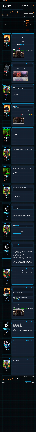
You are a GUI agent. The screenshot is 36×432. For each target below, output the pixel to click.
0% (4, 45)
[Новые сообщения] (30, 5)
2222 (13, 85)
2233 (13, 321)
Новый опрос (31, 12)
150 (8, 13)
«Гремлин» (14, 135)
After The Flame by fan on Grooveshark (22, 40)
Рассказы (21, 0)
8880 (8, 45)
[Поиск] (25, 1)
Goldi (4, 339)
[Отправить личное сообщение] (9, 34)
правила (22, 44)
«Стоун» (16, 134)
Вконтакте (31, 344)
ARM (9, 15)
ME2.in (28, 48)
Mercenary (4, 204)
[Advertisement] (23, 385)
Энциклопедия (14, 0)
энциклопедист (21, 344)
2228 (13, 205)
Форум (10, 0)
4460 (8, 215)
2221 (13, 63)
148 (3, 13)
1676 (8, 97)
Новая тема (26, 12)
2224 (13, 128)
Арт (18, 0)
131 (8, 351)
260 (8, 47)
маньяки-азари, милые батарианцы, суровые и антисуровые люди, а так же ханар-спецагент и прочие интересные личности (22, 215)
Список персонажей (18, 50)
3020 (8, 140)
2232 (13, 287)
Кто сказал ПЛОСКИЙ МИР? (16, 94)
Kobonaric (4, 85)
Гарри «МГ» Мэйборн (30, 50)
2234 (13, 340)
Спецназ (4, 62)
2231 (13, 268)
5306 (8, 349)
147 (16, 11)
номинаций (23, 45)
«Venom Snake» (14, 136)
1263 (8, 74)
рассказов (14, 49)
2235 (13, 359)
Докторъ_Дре (5, 128)
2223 (13, 104)
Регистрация (32, 0)
